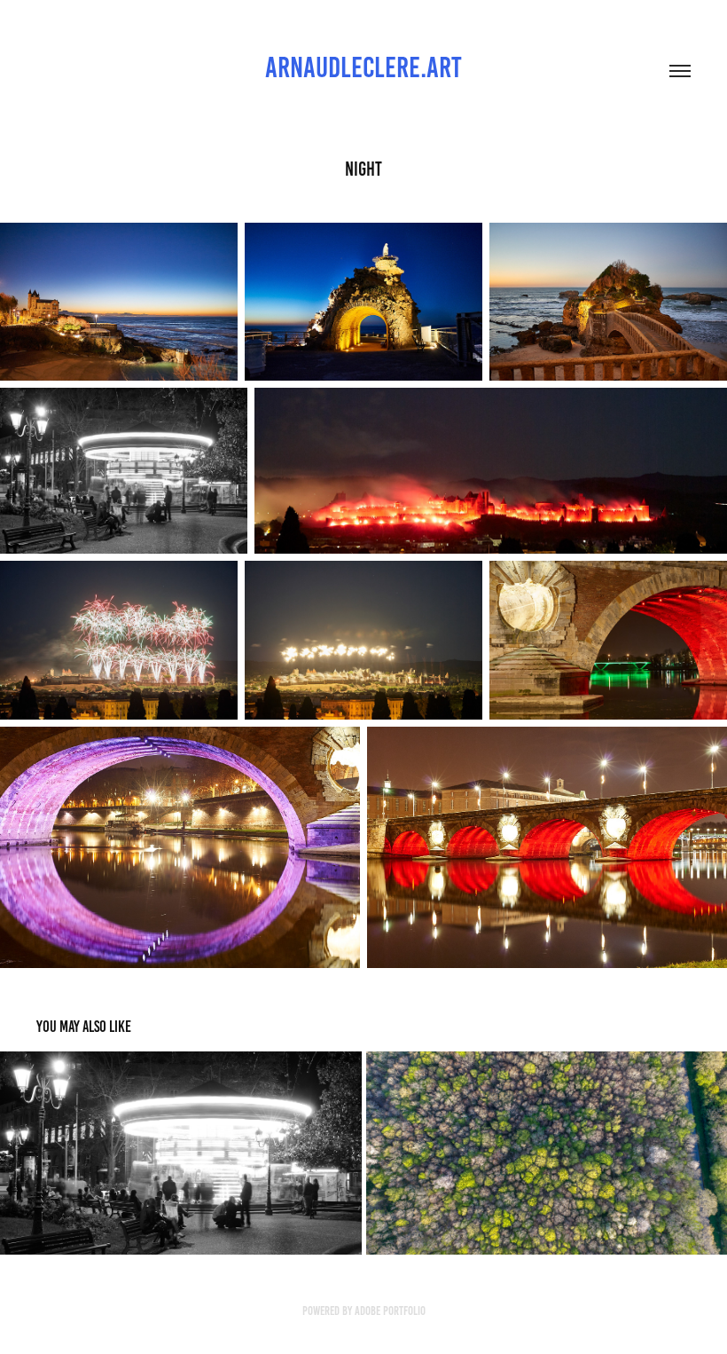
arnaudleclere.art (363, 67)
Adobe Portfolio (390, 1311)
